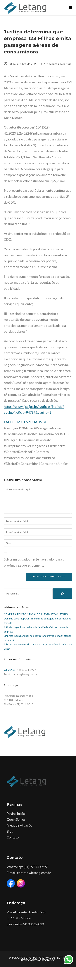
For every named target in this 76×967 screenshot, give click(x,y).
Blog (10, 831)
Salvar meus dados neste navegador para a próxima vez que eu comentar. (34, 562)
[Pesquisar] (62, 593)
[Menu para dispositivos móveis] (70, 8)
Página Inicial (16, 813)
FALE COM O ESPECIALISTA (25, 422)
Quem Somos (16, 819)
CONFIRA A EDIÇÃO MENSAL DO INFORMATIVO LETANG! (36, 614)
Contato (13, 837)
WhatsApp (9, 669)
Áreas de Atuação (19, 825)
